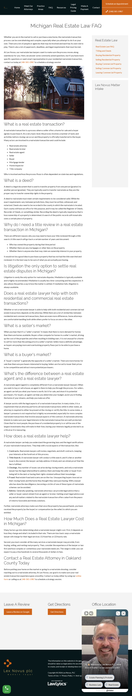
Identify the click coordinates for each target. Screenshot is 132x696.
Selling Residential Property (108, 59)
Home (17, 7)
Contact (96, 7)
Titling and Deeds (103, 51)
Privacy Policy (67, 676)
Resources (61, 7)
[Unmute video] (86, 613)
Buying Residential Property (108, 55)
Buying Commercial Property (108, 64)
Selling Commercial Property (108, 68)
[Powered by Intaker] (110, 690)
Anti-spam (80, 676)
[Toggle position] (118, 613)
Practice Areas (40, 7)
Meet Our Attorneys (28, 7)
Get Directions (56, 612)
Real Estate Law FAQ (105, 46)
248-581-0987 (27, 62)
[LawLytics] (57, 683)
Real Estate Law (106, 40)
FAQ (51, 7)
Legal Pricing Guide (73, 7)
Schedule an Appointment (117, 3)
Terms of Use (53, 676)
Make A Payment (84, 7)
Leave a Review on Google (17, 612)
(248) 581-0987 (116, 11)
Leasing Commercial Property (109, 72)
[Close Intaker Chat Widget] (123, 613)
